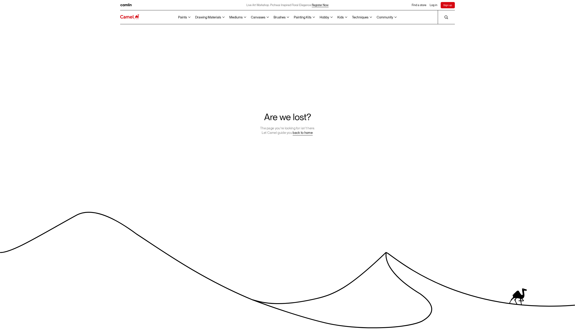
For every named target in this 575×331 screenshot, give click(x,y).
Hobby (324, 17)
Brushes (279, 17)
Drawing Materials (208, 17)
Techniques (360, 17)
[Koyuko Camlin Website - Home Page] (129, 17)
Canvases (258, 17)
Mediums (236, 17)
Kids (340, 17)
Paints (182, 17)
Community (385, 17)
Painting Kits (302, 17)
